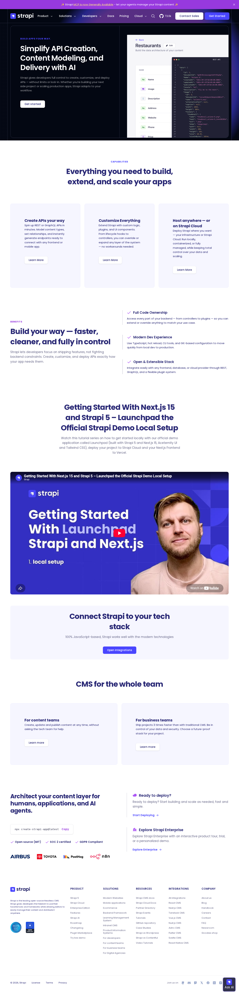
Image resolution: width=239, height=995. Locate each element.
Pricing (124, 16)
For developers (111, 938)
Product (43, 16)
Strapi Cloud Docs (146, 903)
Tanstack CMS (177, 913)
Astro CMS (174, 928)
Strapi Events (143, 913)
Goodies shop (210, 933)
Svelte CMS (175, 937)
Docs (110, 16)
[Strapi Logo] (20, 889)
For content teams (113, 943)
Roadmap (76, 923)
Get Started (217, 16)
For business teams (114, 948)
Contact (206, 918)
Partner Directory (145, 908)
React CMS (175, 903)
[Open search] (153, 16)
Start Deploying (143, 815)
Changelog (76, 928)
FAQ (204, 923)
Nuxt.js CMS (175, 923)
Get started (32, 104)
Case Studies (143, 928)
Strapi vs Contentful (147, 937)
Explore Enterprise (145, 849)
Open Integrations (119, 650)
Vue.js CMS (175, 918)
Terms (49, 982)
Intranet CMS (110, 925)
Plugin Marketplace (81, 933)
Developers (89, 16)
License (36, 982)
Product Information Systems (114, 931)
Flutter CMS (175, 933)
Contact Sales (189, 16)
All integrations (177, 898)
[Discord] (189, 983)
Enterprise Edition (80, 908)
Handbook (208, 908)
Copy (65, 829)
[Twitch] (195, 983)
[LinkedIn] (214, 983)
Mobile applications (114, 903)
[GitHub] (183, 983)
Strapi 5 (74, 898)
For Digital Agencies (114, 953)
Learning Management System (116, 919)
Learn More (36, 260)
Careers (206, 913)
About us (207, 898)
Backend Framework (115, 913)
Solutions (65, 16)
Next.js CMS (175, 908)
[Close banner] (234, 4)
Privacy (63, 982)
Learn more (36, 743)
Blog (204, 903)
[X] (201, 983)
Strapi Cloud (77, 903)
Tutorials (141, 918)
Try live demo (78, 937)
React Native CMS (179, 943)
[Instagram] (220, 983)
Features (75, 913)
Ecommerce (110, 908)
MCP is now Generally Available (93, 4)
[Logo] (21, 16)
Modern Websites (113, 898)
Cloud (138, 16)
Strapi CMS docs (145, 898)
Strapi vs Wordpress (147, 933)
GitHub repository (146, 923)
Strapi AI (75, 918)
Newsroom (208, 928)
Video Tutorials (144, 943)
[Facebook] (208, 983)
